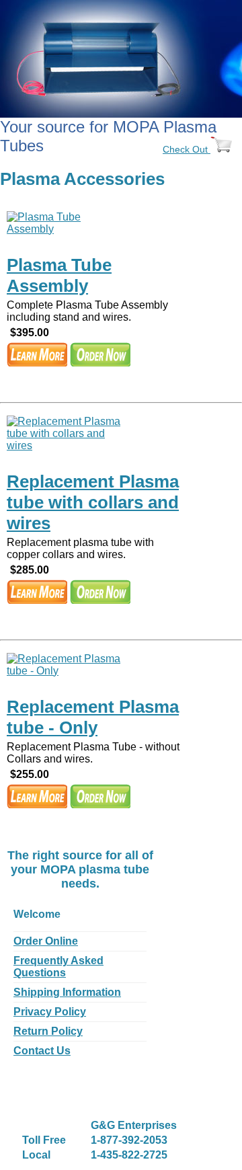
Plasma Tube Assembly (59, 275)
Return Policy (48, 1031)
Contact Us (42, 1050)
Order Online (45, 941)
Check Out (186, 149)
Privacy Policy (49, 1011)
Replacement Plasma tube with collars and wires (93, 502)
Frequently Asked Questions (58, 966)
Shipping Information (67, 992)
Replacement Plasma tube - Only (93, 717)
